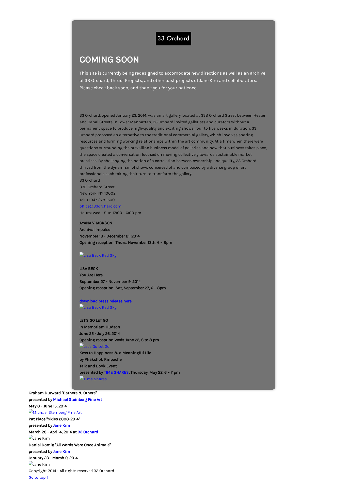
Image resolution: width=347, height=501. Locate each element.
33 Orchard (87, 431)
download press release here (106, 301)
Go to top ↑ (39, 477)
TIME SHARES (116, 372)
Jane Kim (61, 425)
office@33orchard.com (100, 206)
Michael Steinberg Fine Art (77, 399)
